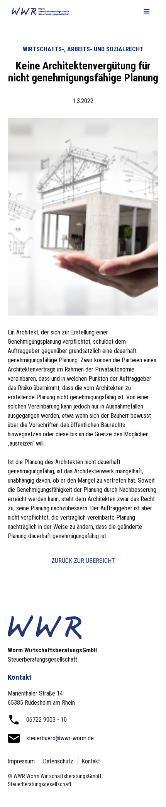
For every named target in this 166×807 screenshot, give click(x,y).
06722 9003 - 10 (46, 719)
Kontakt (90, 761)
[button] (146, 11)
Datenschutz (58, 761)
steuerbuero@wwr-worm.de (60, 738)
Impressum (21, 761)
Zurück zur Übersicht (83, 560)
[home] (38, 12)
